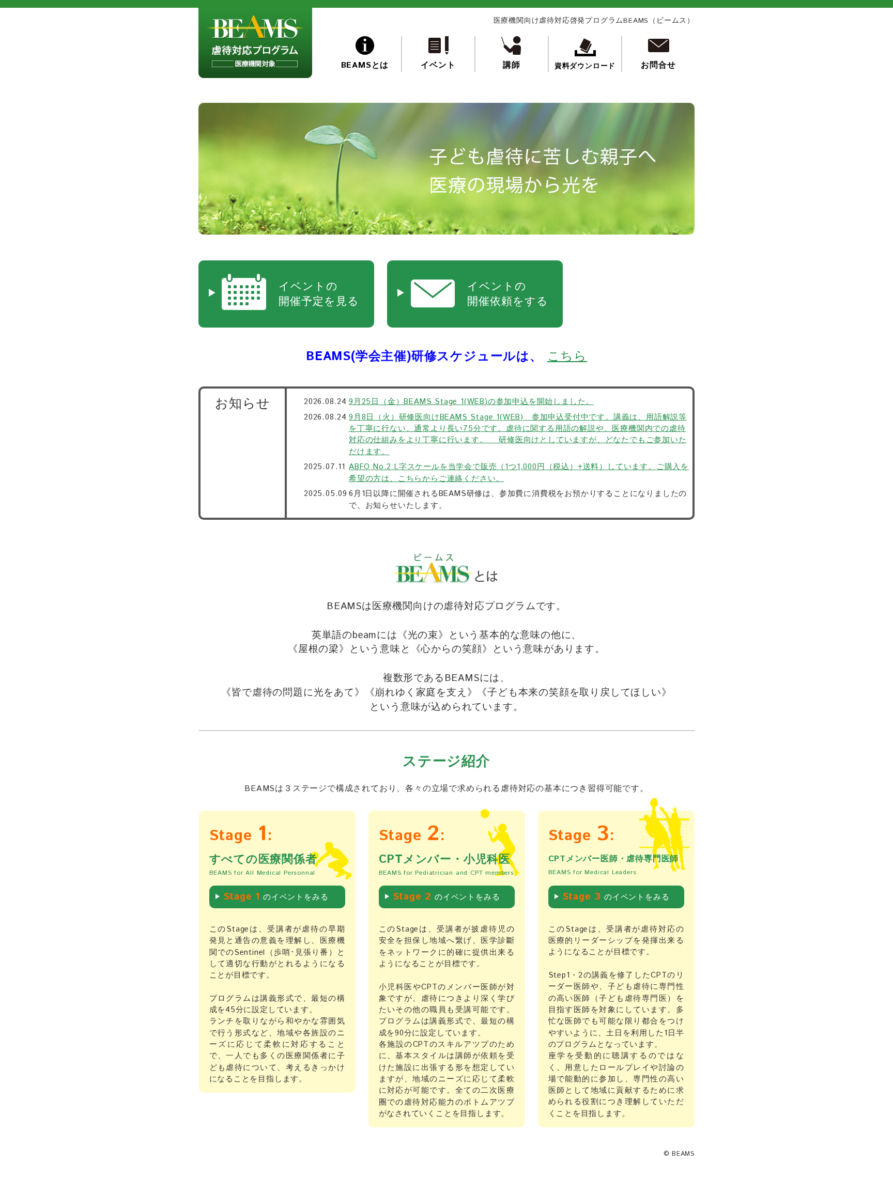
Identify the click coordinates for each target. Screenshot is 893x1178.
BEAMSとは (365, 65)
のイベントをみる (276, 896)
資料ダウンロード (585, 66)
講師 (511, 65)
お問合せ (658, 65)
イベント (438, 65)
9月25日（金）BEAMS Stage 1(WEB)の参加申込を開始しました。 (471, 401)
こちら (567, 356)
